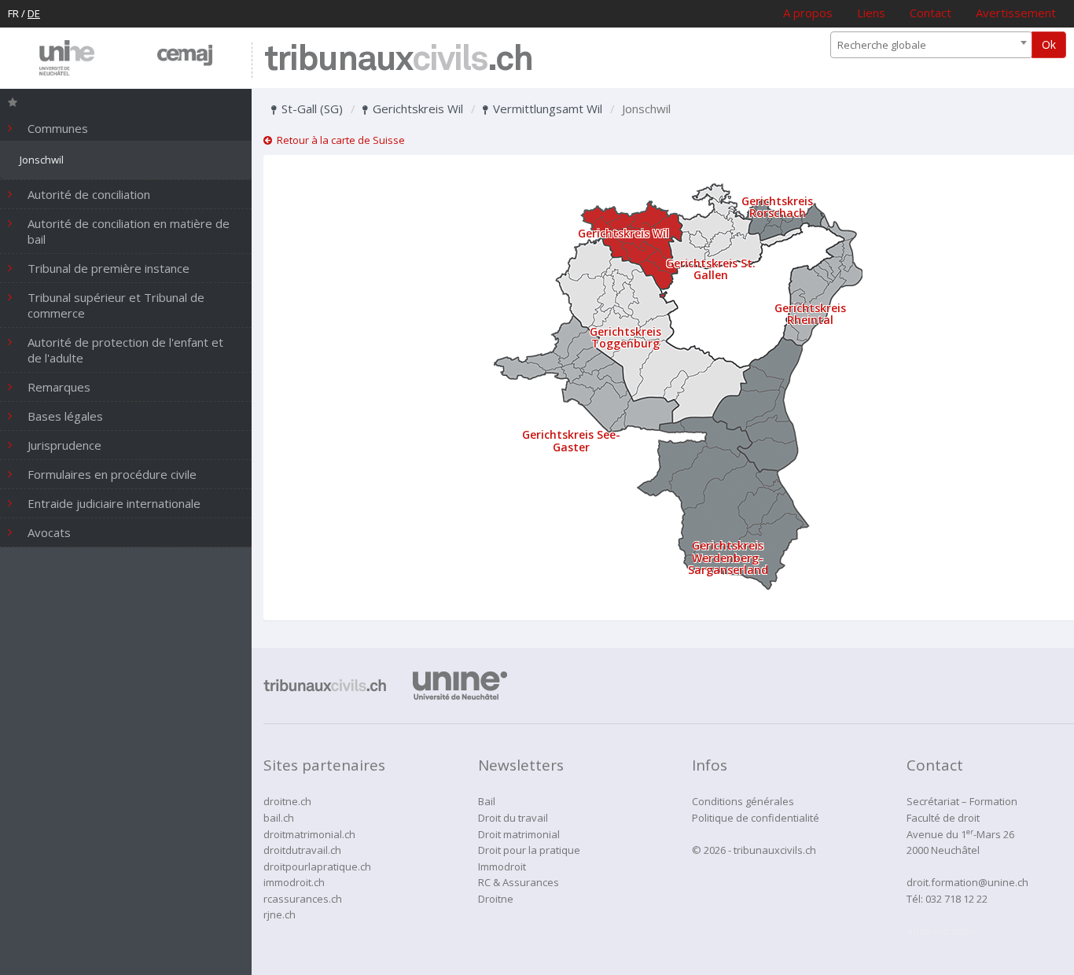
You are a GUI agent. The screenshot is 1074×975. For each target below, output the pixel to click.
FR (13, 13)
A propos (808, 12)
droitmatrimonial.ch (309, 834)
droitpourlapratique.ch (317, 866)
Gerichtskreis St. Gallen (711, 269)
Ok (1049, 44)
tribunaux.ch (398, 60)
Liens (871, 12)
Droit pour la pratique (529, 850)
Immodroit (502, 866)
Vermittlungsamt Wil (546, 108)
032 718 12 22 (956, 899)
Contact (930, 12)
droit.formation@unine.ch (967, 882)
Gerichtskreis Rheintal (810, 313)
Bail (486, 801)
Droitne (495, 899)
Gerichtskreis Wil (416, 108)
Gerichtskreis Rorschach (777, 206)
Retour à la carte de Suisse (338, 140)
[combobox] (931, 44)
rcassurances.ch (302, 899)
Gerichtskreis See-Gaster (571, 440)
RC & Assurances (518, 882)
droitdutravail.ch (302, 850)
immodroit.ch (294, 882)
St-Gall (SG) (310, 108)
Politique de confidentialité (755, 818)
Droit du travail (513, 818)
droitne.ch (287, 801)
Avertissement (1016, 12)
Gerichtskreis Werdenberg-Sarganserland (728, 557)
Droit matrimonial (519, 834)
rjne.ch (279, 914)
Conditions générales (743, 801)
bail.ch (278, 818)
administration (941, 931)
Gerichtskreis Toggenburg (625, 337)
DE (34, 13)
